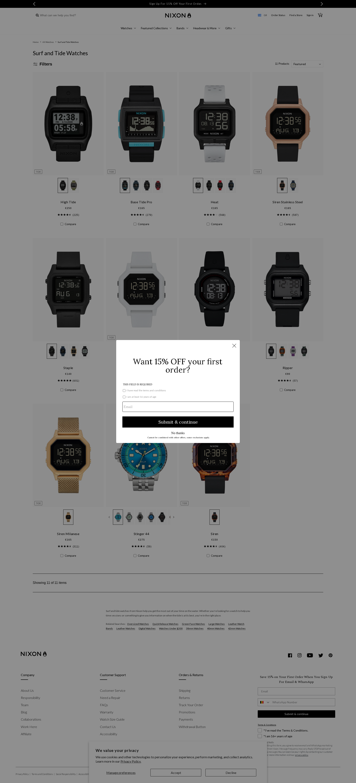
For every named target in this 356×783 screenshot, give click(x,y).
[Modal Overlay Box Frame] (178, 391)
